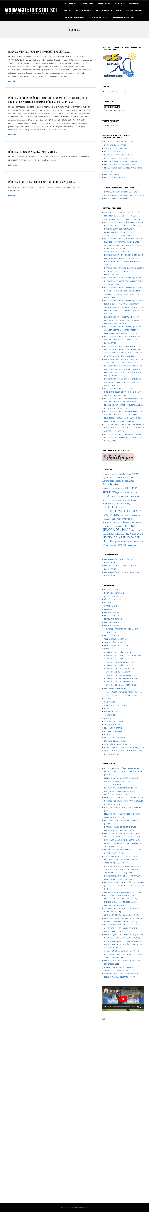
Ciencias (106, 488)
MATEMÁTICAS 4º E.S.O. (113, 174)
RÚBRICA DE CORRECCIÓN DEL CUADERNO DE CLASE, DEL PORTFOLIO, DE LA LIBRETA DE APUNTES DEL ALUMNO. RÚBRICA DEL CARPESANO (47, 100)
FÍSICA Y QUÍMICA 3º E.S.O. (114, 593)
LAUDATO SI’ (109, 708)
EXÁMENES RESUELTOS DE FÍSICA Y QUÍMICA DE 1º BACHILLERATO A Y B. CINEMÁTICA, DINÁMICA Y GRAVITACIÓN (124, 944)
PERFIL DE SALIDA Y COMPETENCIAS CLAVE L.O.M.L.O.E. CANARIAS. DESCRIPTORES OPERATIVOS (121, 781)
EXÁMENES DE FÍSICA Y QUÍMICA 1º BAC (121, 675)
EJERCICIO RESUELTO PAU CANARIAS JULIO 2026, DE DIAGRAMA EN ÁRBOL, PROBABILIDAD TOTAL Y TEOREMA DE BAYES (123, 281)
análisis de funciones (124, 477)
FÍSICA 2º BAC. (109, 603)
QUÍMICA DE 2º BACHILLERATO (116, 148)
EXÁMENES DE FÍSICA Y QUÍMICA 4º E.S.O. (122, 678)
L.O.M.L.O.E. (119, 4)
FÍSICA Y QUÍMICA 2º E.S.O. (114, 590)
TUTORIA (107, 699)
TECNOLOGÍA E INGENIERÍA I (115, 639)
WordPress (85, 1207)
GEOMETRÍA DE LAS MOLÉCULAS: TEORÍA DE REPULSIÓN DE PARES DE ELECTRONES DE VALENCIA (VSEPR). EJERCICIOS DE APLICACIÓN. (122, 215)
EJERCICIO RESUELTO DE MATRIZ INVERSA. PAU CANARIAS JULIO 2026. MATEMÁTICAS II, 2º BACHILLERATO (122, 339)
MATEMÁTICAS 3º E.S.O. (113, 619)
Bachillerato (110, 484)
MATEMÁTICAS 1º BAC (113, 625)
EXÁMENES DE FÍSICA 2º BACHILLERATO (121, 668)
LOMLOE (112, 519)
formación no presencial (116, 500)
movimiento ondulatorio (111, 526)
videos (129, 545)
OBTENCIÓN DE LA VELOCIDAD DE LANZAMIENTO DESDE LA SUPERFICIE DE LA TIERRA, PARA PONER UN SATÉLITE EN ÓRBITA (124, 427)
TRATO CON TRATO (112, 725)
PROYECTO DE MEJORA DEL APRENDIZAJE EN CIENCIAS (122, 537)
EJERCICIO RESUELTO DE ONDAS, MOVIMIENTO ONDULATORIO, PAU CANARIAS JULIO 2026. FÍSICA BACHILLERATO (124, 382)
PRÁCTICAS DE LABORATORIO (116, 645)
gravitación (133, 504)
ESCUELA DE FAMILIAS (113, 731)
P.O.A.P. (107, 734)
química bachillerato (129, 541)
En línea (110, 125)
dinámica (121, 488)
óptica (134, 545)
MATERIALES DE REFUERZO (115, 688)
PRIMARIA (108, 609)
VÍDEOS (118, 11)
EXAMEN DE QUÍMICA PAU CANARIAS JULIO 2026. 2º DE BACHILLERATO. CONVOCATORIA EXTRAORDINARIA (124, 271)
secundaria (120, 544)
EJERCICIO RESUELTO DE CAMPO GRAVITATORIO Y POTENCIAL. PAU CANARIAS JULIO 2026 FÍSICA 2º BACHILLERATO (123, 437)
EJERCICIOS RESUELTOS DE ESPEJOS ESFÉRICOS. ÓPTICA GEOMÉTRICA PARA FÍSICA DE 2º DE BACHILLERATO (122, 928)
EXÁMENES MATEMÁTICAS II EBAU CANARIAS (123, 655)
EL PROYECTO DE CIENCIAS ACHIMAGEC (96, 11)
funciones (127, 500)
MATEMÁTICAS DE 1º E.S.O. (114, 178)
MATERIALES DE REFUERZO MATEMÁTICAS (122, 695)
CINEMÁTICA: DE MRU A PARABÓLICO (119, 915)
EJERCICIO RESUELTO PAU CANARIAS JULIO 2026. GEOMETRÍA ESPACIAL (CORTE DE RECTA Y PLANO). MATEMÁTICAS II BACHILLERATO (123, 330)
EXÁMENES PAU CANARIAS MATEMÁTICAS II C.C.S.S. (124, 195)
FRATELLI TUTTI (110, 712)
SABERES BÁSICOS (70, 11)
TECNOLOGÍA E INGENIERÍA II (115, 642)
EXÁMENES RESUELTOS (97, 17)
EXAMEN (116, 496)
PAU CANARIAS (108, 534)
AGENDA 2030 (109, 715)
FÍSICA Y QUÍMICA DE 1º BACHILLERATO (119, 142)
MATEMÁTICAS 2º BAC (113, 636)
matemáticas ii (135, 522)
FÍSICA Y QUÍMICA (70, 4)
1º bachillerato (108, 474)
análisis (112, 477)
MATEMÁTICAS (87, 4)
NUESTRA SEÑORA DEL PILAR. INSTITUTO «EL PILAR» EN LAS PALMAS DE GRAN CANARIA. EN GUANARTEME (122, 843)
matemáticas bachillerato (115, 522)
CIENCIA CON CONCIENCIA (114, 738)
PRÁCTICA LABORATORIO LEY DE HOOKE (120, 798)
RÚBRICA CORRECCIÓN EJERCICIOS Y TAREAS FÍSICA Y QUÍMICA (41, 182)
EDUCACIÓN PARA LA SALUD (74, 17)
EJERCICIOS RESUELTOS (126, 492)
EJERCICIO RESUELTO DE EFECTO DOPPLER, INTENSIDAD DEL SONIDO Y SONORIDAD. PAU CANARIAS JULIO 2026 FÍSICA (122, 392)
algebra (105, 477)
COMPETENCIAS (104, 4)
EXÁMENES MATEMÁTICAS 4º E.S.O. (119, 665)
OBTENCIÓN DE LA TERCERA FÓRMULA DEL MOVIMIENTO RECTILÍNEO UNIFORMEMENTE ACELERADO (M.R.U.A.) (122, 859)
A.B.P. (132, 474)
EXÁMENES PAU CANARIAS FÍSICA (117, 198)
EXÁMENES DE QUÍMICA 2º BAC (118, 672)
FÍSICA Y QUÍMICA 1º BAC (114, 599)
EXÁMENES (108, 649)
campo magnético (136, 485)
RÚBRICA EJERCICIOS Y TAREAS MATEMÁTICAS (32, 152)
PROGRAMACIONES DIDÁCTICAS (122, 17)
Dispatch (71, 1207)
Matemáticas (124, 518)
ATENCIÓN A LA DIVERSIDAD (115, 705)
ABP (138, 474)
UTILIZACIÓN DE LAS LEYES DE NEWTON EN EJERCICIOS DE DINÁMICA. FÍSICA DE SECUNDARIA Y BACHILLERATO (123, 954)
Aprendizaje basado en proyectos (118, 480)
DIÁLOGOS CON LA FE (133, 11)
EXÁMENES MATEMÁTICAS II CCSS (119, 659)
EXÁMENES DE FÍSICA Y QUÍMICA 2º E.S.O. (122, 685)
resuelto (112, 545)
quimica (118, 541)
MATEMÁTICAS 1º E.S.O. (113, 612)
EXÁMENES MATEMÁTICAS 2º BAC (119, 652)
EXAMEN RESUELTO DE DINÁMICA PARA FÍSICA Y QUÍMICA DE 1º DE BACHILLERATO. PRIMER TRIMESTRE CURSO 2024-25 (123, 869)
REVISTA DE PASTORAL (113, 728)
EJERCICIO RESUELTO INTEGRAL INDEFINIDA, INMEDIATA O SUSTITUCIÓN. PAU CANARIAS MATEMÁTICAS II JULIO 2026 (121, 320)
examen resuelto (130, 496)
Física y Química (122, 503)
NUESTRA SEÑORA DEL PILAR (118, 528)
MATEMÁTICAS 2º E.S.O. (113, 616)
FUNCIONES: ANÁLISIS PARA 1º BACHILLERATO (122, 807)
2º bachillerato (122, 474)
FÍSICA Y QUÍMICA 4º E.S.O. (114, 151)
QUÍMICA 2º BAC (110, 606)
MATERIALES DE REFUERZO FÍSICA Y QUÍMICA (124, 692)
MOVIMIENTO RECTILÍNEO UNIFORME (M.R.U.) (122, 820)
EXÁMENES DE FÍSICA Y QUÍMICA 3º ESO (121, 682)
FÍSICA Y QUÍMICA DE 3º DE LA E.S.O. (118, 155)
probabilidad (119, 534)
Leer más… (13, 81)
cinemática (113, 489)
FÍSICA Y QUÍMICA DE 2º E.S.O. (115, 158)
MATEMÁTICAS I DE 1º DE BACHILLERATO (120, 161)
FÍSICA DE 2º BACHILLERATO (115, 145)
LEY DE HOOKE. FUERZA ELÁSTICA (117, 788)
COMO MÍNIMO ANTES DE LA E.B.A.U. (118, 744)
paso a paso (140, 530)
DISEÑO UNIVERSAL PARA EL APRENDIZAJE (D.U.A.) (124, 747)
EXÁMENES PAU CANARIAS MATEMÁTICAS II (121, 192)
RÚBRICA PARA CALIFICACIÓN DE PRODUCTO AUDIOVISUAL (39, 51)
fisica (105, 500)
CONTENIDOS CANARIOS (114, 721)
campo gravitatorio (124, 485)
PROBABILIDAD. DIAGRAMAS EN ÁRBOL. (120, 892)
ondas (133, 530)
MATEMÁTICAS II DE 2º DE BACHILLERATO (120, 164)
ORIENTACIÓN (134, 4)
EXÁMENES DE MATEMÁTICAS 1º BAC (120, 662)
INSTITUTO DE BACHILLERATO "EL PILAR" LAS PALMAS (121, 511)
